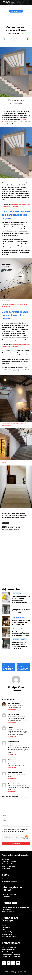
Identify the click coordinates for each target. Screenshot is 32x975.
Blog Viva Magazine (8, 912)
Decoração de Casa (8, 864)
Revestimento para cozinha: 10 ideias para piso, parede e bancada (20, 633)
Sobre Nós (5, 879)
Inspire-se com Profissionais (11, 956)
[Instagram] (8, 963)
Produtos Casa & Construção (11, 954)
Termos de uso (6, 896)
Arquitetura (10, 527)
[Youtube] (18, 963)
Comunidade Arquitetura (10, 952)
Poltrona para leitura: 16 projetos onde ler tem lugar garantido (21, 622)
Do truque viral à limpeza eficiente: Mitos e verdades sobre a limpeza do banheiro (21, 599)
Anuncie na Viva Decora (9, 881)
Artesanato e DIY (16, 11)
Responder (12, 709)
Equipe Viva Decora (17, 100)
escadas (20, 183)
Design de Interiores (8, 866)
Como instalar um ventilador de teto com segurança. (8, 668)
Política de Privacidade (9, 894)
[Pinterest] (13, 963)
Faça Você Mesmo (7, 529)
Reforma (17, 529)
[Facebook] (4, 963)
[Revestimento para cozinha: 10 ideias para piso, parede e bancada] (6, 632)
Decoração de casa (18, 606)
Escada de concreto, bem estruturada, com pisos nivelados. (14, 509)
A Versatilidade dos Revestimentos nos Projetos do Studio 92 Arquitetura (19, 645)
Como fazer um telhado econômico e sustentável (23, 668)
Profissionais (6, 868)
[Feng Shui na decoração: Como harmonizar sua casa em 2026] (6, 609)
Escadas (18, 527)
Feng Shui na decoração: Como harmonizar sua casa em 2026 (21, 611)
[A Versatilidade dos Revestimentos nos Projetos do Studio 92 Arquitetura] (6, 643)
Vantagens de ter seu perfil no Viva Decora (15, 907)
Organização (17, 593)
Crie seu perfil (6, 909)
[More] (27, 39)
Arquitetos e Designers (20, 639)
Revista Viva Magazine (9, 947)
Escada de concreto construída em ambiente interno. (13, 178)
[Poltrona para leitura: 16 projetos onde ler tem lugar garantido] (6, 621)
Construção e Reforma (19, 628)
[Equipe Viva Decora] (9, 100)
